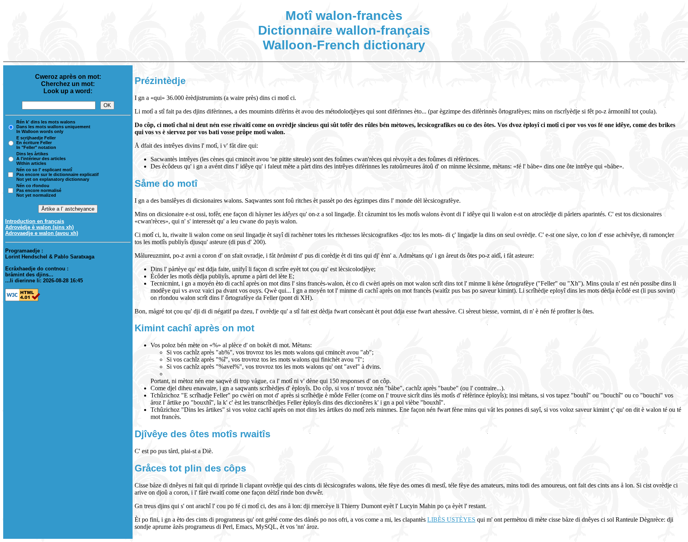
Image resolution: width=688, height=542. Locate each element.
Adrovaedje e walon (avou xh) (41, 233)
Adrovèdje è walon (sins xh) (39, 227)
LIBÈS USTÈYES (451, 519)
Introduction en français (34, 221)
